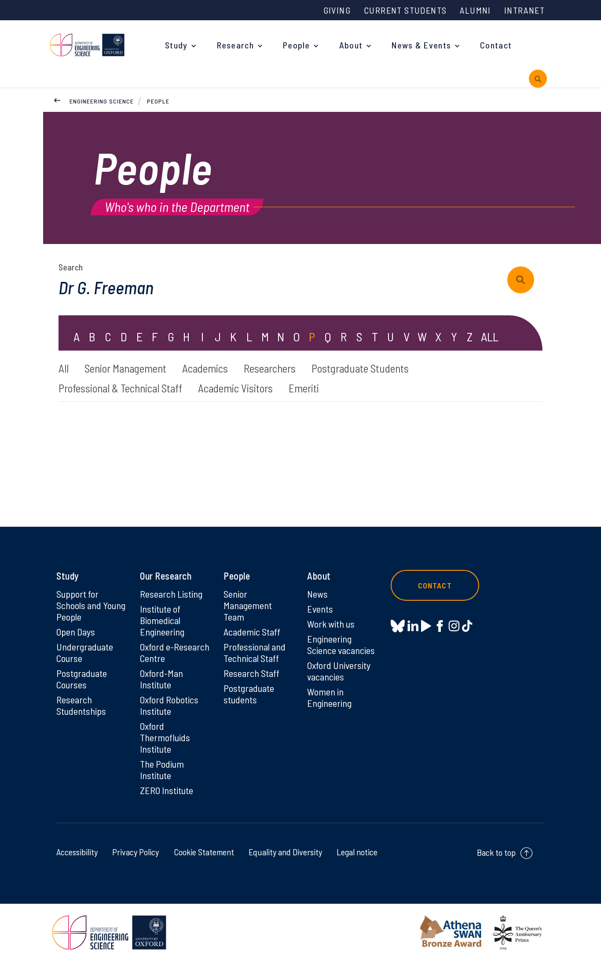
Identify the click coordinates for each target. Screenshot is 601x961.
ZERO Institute (166, 790)
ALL (489, 336)
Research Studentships (81, 705)
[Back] (57, 99)
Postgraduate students (249, 693)
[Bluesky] (398, 626)
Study (176, 45)
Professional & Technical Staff (120, 388)
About (351, 45)
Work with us (331, 623)
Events (320, 608)
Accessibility (77, 851)
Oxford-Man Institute (161, 678)
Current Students (405, 10)
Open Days (75, 631)
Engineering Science (102, 101)
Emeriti (304, 388)
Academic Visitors (235, 388)
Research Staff (251, 673)
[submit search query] (520, 279)
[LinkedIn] (413, 626)
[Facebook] (440, 626)
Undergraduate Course (84, 652)
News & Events (421, 45)
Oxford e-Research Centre (174, 652)
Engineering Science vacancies (341, 644)
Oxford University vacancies (338, 670)
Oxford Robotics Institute (169, 705)
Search (71, 267)
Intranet (524, 10)
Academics (205, 368)
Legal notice (357, 851)
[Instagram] (454, 626)
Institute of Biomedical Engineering (162, 620)
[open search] (538, 79)
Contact (496, 45)
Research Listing (171, 593)
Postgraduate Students (360, 368)
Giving (337, 10)
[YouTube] (426, 626)
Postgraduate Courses (81, 678)
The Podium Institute (162, 769)
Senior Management (125, 368)
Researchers (270, 368)
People (296, 45)
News (317, 593)
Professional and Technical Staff (255, 652)
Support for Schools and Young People (90, 605)
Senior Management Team (248, 605)
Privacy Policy (135, 851)
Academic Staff (252, 631)
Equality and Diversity (285, 851)
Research (235, 45)
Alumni (475, 10)
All (64, 368)
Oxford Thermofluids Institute (165, 737)
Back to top (496, 852)
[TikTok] (467, 626)
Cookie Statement (204, 851)
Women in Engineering (329, 697)
